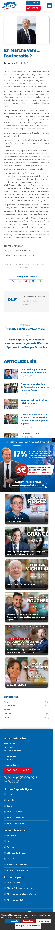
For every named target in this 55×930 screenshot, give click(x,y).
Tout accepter (12, 920)
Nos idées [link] (11, 800)
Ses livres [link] (11, 806)
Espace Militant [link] (14, 882)
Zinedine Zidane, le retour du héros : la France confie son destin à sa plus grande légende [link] (34, 419)
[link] (49, 5)
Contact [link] (11, 859)
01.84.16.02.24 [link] (11, 760)
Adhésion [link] (11, 835)
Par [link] (36, 264)
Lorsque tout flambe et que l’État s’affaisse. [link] (34, 401)
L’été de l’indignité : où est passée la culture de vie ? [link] (33, 371)
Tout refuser (28, 920)
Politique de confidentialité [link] (20, 864)
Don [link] (9, 841)
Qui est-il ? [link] (12, 794)
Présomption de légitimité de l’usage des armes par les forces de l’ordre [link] (34, 387)
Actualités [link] (9, 63)
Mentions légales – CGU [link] (18, 870)
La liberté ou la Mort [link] (30, 433)
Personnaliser (44, 920)
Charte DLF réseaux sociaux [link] (20, 888)
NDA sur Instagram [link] (15, 823)
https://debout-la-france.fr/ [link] (30, 302)
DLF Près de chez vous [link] (17, 853)
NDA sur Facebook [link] (15, 817)
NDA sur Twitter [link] (14, 812)
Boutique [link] (11, 847)
